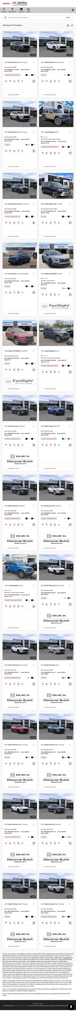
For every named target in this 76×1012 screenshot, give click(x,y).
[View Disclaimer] (22, 81)
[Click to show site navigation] (73, 10)
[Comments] (33, 81)
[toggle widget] (71, 1007)
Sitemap (21, 1005)
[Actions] (33, 62)
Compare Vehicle (13, 95)
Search (68, 17)
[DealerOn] (38, 1003)
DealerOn (16, 1005)
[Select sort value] (71, 25)
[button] (35, 44)
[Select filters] (68, 25)
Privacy (26, 1005)
